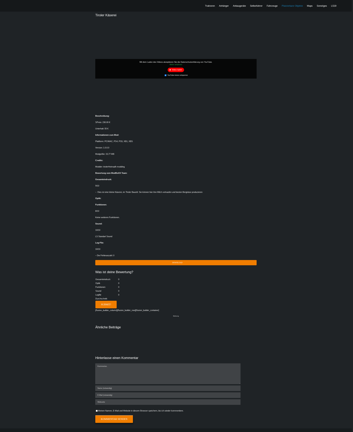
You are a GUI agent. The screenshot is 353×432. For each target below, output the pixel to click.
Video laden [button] (177, 70)
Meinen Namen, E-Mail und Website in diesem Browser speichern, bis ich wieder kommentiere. (141, 411)
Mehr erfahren (176, 64)
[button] (341, 6)
